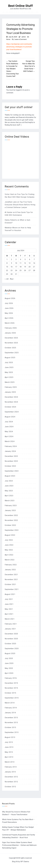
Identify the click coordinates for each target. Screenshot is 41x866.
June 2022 (9, 545)
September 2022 (12, 530)
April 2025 (9, 377)
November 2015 (11, 688)
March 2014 (10, 703)
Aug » (12, 279)
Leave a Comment (20, 39)
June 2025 (9, 367)
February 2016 (11, 678)
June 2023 (9, 486)
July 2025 (9, 362)
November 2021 (11, 579)
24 (16, 270)
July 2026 (9, 303)
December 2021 (11, 575)
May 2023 (9, 491)
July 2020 (9, 658)
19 (25, 267)
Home (8, 39)
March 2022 (10, 560)
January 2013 (10, 772)
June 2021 (9, 604)
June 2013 (9, 747)
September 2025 (12, 353)
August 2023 (10, 476)
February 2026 (11, 328)
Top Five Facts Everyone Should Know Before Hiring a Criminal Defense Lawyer (20, 204)
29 (7, 274)
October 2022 (10, 525)
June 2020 (9, 663)
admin (24, 37)
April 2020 (9, 673)
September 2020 (12, 649)
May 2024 (9, 432)
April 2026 (9, 318)
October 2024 (10, 407)
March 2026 (10, 323)
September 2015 (12, 698)
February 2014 (11, 708)
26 (25, 270)
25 (20, 270)
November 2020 (11, 639)
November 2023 (11, 461)
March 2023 (10, 501)
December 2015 (11, 683)
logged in (19, 90)
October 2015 (10, 693)
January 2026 (10, 333)
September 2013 (12, 732)
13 (29, 263)
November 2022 (11, 520)
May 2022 (9, 550)
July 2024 (9, 422)
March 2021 (10, 619)
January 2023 (10, 510)
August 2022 (10, 535)
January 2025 (10, 392)
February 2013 (11, 767)
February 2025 (11, 387)
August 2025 (10, 358)
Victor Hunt (9, 194)
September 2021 (12, 589)
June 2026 (9, 308)
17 (16, 267)
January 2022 (10, 570)
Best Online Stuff (20, 5)
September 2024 (12, 412)
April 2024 (9, 436)
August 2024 (10, 417)
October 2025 (10, 348)
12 (25, 263)
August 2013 (10, 737)
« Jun (7, 279)
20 (29, 267)
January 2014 (10, 713)
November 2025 (11, 343)
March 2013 (10, 762)
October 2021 (10, 584)
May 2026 (9, 313)
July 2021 (9, 599)
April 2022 (9, 555)
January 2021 (10, 629)
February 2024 (11, 446)
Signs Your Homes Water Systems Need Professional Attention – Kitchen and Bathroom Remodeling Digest (19, 845)
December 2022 (11, 515)
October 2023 (10, 466)
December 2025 (11, 338)
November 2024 (11, 402)
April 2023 (9, 496)
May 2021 (9, 609)
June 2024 (9, 427)
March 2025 (10, 382)
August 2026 (10, 298)
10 (16, 263)
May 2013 (9, 752)
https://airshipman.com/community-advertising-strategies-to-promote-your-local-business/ (19, 46)
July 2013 (9, 742)
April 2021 (9, 614)
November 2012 (11, 782)
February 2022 (11, 565)
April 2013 (9, 757)
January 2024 (10, 451)
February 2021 (11, 624)
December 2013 (11, 718)
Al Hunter (8, 212)
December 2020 (11, 634)
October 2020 (10, 644)
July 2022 (9, 540)
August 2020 (10, 653)
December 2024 (11, 397)
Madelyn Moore (11, 228)
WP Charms (24, 862)
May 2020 (9, 668)
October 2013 (10, 727)
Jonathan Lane (11, 202)
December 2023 (11, 456)
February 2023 (11, 506)
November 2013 (11, 723)
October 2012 (10, 787)
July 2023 (9, 481)
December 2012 (11, 777)
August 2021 (10, 594)
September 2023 (12, 471)
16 (12, 267)
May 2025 (9, 372)
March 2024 (10, 441)
